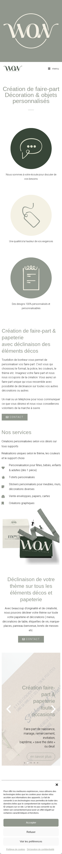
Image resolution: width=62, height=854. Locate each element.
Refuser (31, 831)
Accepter (31, 822)
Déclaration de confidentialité (40, 849)
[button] (57, 784)
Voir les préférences (31, 841)
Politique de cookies (15, 849)
